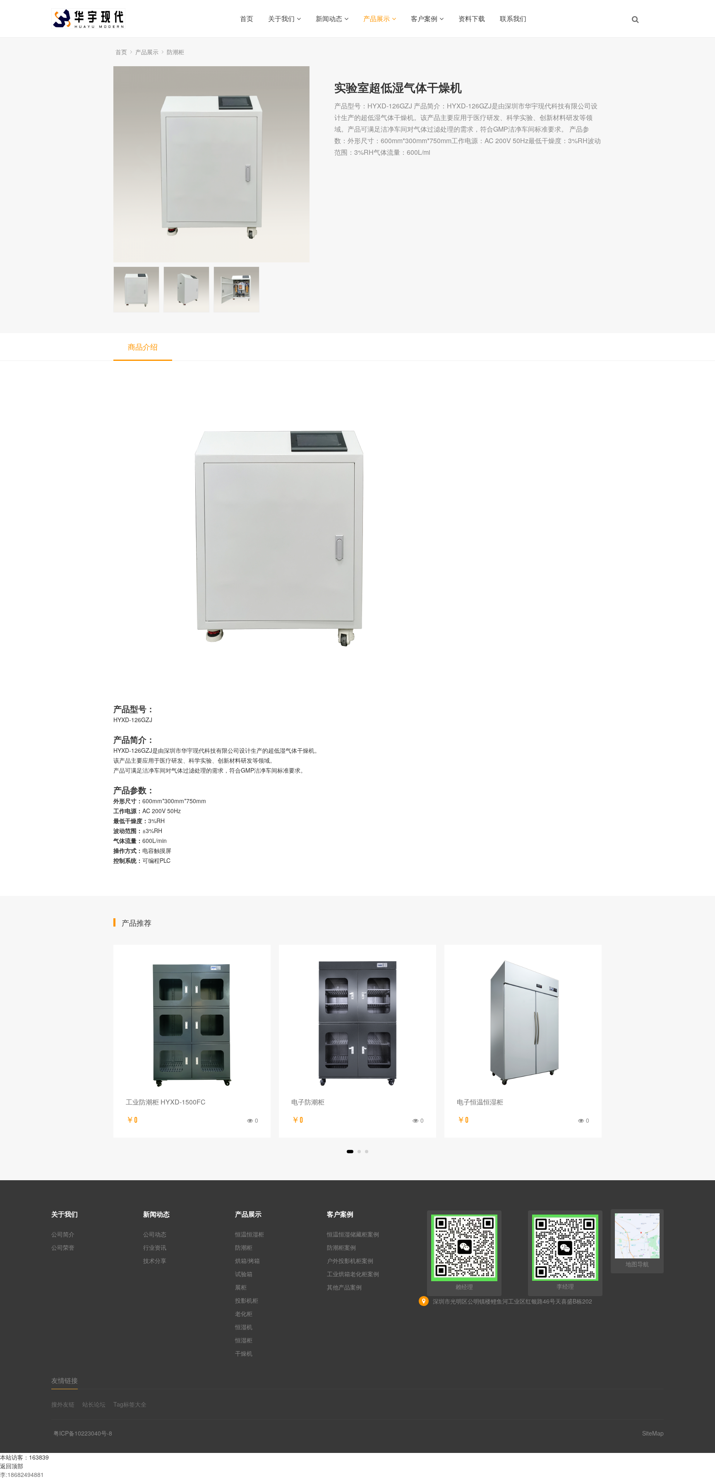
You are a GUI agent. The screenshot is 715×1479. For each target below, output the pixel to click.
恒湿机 (243, 1327)
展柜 (241, 1287)
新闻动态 (329, 18)
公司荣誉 (62, 1247)
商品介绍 (143, 346)
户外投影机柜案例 (350, 1260)
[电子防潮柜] (357, 1023)
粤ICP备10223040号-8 (82, 1433)
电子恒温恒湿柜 (480, 1102)
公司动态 (154, 1234)
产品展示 (376, 18)
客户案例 (424, 18)
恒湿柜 (243, 1340)
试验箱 (243, 1274)
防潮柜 (175, 52)
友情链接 (64, 1380)
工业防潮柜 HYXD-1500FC (166, 1102)
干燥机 (243, 1353)
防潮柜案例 (341, 1247)
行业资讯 (154, 1247)
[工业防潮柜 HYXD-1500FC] (192, 1023)
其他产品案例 (344, 1287)
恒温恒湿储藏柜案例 (353, 1234)
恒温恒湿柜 (249, 1234)
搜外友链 (62, 1404)
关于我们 (281, 18)
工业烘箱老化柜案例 (353, 1274)
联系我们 (513, 18)
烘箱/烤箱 (247, 1260)
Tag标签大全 (129, 1404)
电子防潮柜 (307, 1102)
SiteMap (653, 1433)
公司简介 (62, 1234)
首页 (246, 18)
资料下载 (471, 18)
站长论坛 (94, 1404)
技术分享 (154, 1260)
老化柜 (243, 1313)
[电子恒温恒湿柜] (523, 1023)
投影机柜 (246, 1300)
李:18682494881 (22, 1474)
